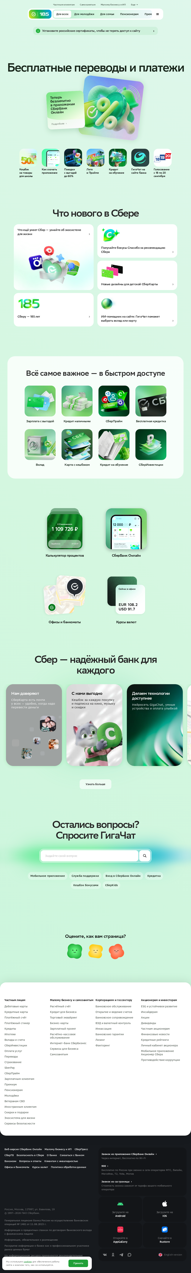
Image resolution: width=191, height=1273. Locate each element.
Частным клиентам (64, 4)
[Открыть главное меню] (157, 14)
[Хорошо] (74, 951)
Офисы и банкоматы (65, 622)
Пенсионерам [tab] (129, 14)
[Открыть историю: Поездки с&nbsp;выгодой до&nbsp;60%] (73, 158)
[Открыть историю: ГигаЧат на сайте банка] (140, 158)
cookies (28, 1261)
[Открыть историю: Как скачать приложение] (51, 158)
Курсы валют (126, 622)
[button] (134, 4)
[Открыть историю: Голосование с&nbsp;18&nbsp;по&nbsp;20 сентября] (163, 158)
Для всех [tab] (62, 14)
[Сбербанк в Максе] (129, 1255)
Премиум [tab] (151, 14)
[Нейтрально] (95, 951)
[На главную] (40, 14)
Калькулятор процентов (65, 555)
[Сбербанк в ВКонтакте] (105, 1255)
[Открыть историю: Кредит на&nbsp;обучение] (118, 158)
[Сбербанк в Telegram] (121, 1255)
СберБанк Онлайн (126, 555)
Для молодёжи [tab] (84, 14)
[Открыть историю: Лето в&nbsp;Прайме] (95, 158)
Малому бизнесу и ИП (113, 4)
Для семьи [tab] (107, 14)
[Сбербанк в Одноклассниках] (113, 1255)
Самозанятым (88, 4)
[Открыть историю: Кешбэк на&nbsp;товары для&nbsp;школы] (28, 158)
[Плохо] (116, 951)
